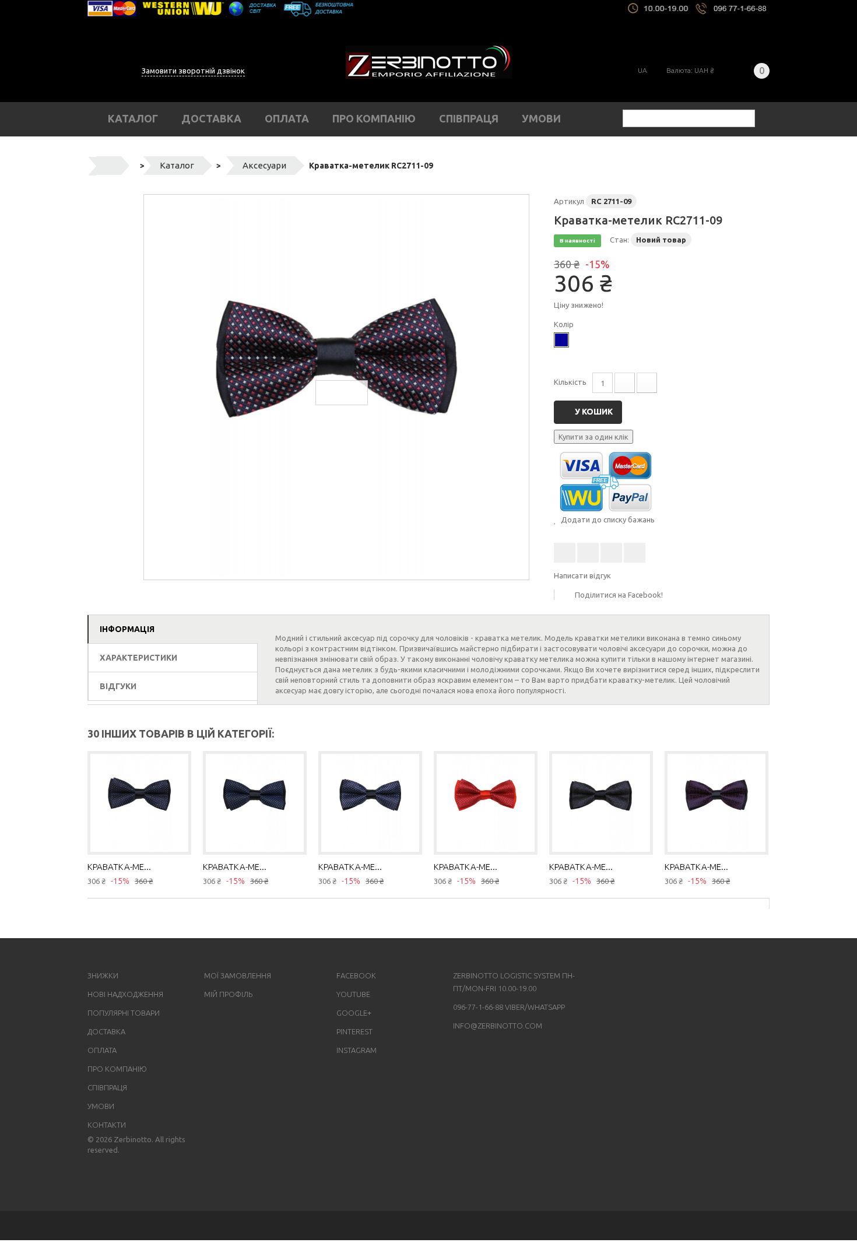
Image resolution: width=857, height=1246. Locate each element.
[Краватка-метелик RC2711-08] (370, 803)
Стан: (619, 240)
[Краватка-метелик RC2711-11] (601, 803)
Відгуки (118, 686)
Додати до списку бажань (607, 519)
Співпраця (468, 118)
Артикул (569, 201)
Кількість (570, 382)
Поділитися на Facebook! (619, 595)
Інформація (127, 629)
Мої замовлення (237, 975)
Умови (541, 118)
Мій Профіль (228, 994)
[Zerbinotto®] (429, 62)
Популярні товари (123, 1013)
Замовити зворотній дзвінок (193, 70)
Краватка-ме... (119, 867)
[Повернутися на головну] (108, 165)
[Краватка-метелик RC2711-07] (255, 803)
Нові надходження (125, 994)
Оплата (287, 118)
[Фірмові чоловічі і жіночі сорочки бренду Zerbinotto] (428, 8)
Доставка (211, 118)
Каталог (133, 118)
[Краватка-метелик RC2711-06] (139, 803)
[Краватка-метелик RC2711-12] (716, 803)
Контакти (106, 1125)
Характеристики (138, 657)
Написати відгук (582, 575)
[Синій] (561, 340)
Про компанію (374, 118)
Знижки (102, 975)
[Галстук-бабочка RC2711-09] (336, 387)
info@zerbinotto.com (497, 1026)
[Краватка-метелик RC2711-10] (486, 803)
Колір (564, 324)
